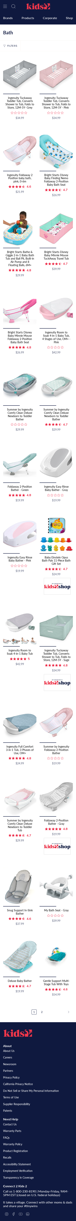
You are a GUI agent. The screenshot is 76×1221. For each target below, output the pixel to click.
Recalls (7, 1157)
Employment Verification (18, 1170)
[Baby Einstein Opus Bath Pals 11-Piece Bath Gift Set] (56, 533)
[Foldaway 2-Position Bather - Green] (19, 463)
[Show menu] (5, 6)
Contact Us (10, 1124)
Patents (7, 1110)
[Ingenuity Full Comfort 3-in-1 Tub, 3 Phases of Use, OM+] (19, 723)
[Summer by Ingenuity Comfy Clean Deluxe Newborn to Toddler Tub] (19, 797)
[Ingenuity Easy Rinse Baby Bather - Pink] (19, 533)
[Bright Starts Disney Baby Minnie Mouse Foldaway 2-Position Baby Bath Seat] (19, 309)
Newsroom (9, 1064)
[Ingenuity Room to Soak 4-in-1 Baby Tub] (19, 627)
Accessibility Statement (17, 1164)
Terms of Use (11, 1097)
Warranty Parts (12, 1130)
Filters (12, 45)
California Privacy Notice (18, 1084)
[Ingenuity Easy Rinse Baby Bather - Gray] (56, 463)
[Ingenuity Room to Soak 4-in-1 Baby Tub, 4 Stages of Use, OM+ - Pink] (56, 309)
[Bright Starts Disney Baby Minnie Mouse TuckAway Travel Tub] (56, 228)
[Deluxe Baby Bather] (19, 957)
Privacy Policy (11, 1077)
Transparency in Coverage (18, 1177)
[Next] (59, 1012)
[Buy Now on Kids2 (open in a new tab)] (57, 587)
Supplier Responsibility (16, 1104)
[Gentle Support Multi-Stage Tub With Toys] (56, 957)
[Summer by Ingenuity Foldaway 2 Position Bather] (56, 723)
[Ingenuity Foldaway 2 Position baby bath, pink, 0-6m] (19, 151)
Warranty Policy (12, 1144)
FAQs (6, 1137)
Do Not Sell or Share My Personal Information (31, 1090)
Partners (8, 1070)
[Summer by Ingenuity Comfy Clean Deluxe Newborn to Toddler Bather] (19, 386)
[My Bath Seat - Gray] (56, 886)
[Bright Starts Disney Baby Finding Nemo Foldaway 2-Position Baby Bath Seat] (56, 151)
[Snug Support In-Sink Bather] (19, 886)
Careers (7, 1057)
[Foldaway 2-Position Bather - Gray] (56, 797)
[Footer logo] (17, 1033)
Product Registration (15, 1151)
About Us (8, 1050)
